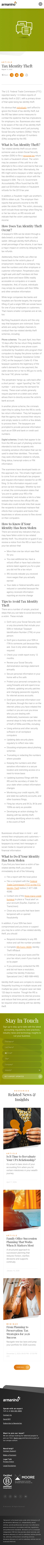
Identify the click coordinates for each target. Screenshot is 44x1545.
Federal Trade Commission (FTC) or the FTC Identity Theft (24, 884)
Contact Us (7, 1415)
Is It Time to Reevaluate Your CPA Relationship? (21, 1158)
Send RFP (7, 1419)
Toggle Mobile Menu (40, 4)
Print (26, 75)
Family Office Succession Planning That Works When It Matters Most (22, 1242)
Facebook (22, 75)
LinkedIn (17, 75)
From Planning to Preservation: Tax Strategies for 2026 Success (18, 1332)
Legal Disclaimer (9, 1466)
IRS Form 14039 (24, 947)
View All (20, 1367)
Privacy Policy (8, 1462)
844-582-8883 (16, 1411)
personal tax (29, 155)
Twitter (12, 75)
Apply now (18, 1438)
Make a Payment (9, 1455)
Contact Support (9, 1451)
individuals (21, 107)
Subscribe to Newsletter (12, 1423)
